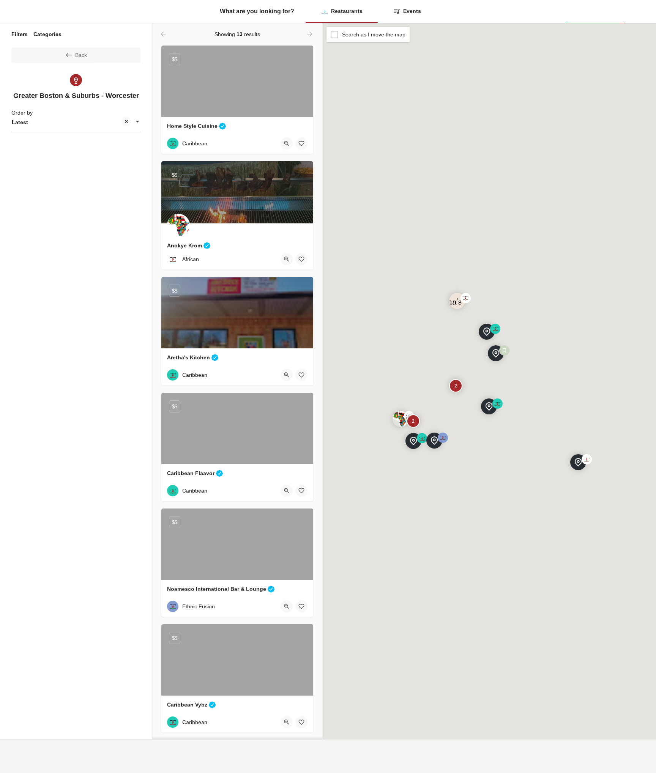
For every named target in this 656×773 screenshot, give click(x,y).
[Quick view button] (287, 143)
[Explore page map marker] (489, 406)
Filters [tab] (19, 34)
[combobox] (75, 122)
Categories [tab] (47, 34)
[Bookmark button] (301, 143)
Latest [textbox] (20, 122)
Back (81, 55)
